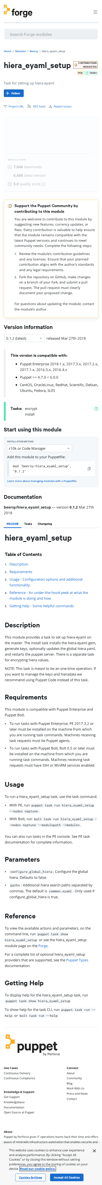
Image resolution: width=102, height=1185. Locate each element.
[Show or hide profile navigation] (86, 9)
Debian (91, 384)
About (70, 1073)
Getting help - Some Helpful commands (41, 605)
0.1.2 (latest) (16, 338)
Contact (72, 1099)
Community (74, 1078)
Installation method (20, 441)
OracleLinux (44, 384)
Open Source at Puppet (19, 1112)
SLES (51, 390)
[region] (51, 1164)
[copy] (89, 469)
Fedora (40, 390)
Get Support (12, 1097)
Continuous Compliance (19, 1078)
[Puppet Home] (33, 1057)
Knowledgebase (14, 1102)
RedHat (61, 384)
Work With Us (75, 1088)
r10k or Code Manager (27, 448)
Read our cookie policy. (38, 1168)
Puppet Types (77, 960)
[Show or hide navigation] (95, 12)
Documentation (14, 1107)
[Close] (94, 1151)
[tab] (12, 523)
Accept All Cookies (67, 1177)
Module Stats (17, 159)
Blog (70, 1083)
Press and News (77, 1094)
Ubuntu (26, 390)
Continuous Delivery (17, 1073)
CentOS (26, 384)
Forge (43, 945)
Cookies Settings (30, 1177)
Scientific (76, 384)
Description (18, 564)
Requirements (20, 571)
